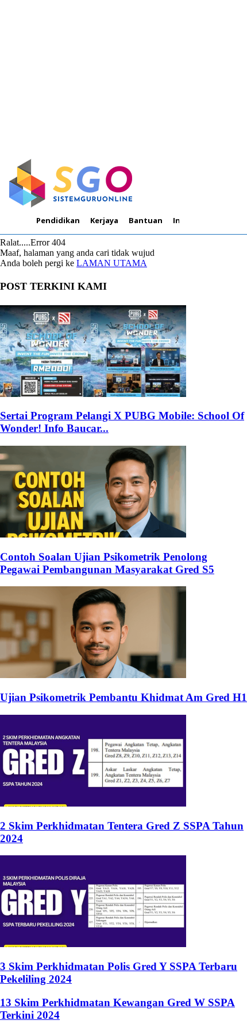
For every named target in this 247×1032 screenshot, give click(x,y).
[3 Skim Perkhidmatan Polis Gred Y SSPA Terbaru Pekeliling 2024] (93, 944)
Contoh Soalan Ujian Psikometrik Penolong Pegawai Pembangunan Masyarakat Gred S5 (107, 563)
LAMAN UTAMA (111, 263)
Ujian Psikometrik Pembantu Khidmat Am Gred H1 (123, 697)
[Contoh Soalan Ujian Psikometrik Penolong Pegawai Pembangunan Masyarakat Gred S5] (93, 534)
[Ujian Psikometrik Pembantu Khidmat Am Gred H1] (93, 675)
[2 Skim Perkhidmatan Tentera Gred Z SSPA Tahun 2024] (93, 803)
